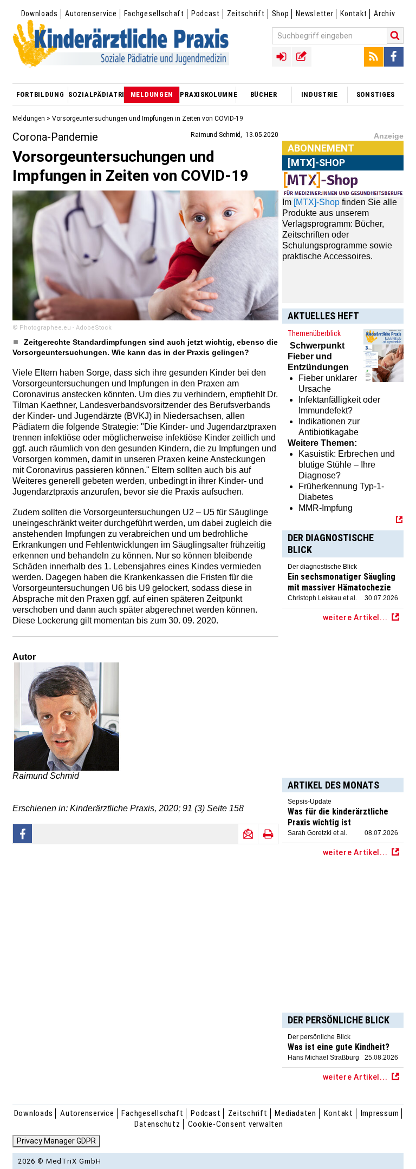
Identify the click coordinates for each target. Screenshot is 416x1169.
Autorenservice (91, 13)
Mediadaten (295, 1113)
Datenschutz (157, 1124)
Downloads (39, 13)
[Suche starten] (395, 35)
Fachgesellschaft (154, 13)
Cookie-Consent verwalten (235, 1124)
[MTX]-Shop (317, 202)
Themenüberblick (314, 333)
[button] (22, 833)
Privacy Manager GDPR (56, 1141)
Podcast (205, 13)
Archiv (384, 13)
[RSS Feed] (374, 57)
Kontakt (353, 13)
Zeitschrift (246, 13)
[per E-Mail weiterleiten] (248, 834)
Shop (280, 13)
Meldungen (28, 118)
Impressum (380, 1113)
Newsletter (314, 13)
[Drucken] (268, 834)
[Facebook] (394, 57)
